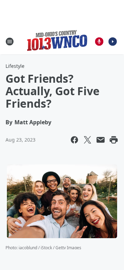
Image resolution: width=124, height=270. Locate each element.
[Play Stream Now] (112, 41)
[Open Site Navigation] (10, 41)
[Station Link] (57, 41)
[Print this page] (113, 140)
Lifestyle (15, 66)
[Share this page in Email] (100, 140)
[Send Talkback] (99, 41)
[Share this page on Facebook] (74, 140)
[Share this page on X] (87, 140)
